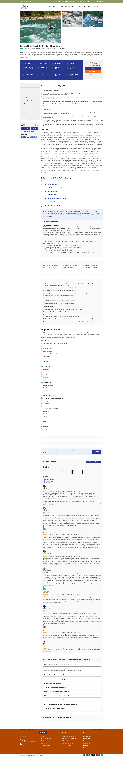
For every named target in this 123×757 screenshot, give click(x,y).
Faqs (23, 115)
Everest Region (86, 738)
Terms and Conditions (45, 745)
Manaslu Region (86, 747)
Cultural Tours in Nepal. (91, 154)
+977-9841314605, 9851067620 (67, 1)
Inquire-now (93, 74)
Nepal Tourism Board (89, 146)
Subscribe (42, 732)
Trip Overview (25, 86)
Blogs (99, 6)
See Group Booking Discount (92, 65)
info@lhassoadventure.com (84, 1)
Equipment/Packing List (27, 100)
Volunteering (92, 6)
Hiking (84, 6)
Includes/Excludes (26, 98)
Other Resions (86, 749)
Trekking (54, 6)
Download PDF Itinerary (29, 131)
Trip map (24, 103)
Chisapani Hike (65, 740)
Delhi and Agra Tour (66, 745)
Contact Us (97, 452)
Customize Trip (44, 743)
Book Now (93, 68)
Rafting (79, 6)
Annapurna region (87, 736)
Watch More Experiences (93, 461)
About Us (48, 6)
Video (23, 106)
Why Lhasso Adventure (46, 738)
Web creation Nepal (44, 755)
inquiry (34, 128)
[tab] (67, 472)
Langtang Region (87, 740)
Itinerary (24, 89)
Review (23, 112)
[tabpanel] (72, 563)
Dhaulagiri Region (87, 743)
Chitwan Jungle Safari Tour (68, 743)
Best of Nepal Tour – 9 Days (68, 736)
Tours (73, 6)
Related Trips (25, 118)
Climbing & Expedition (64, 6)
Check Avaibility (92, 71)
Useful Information (26, 109)
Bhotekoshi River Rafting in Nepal (69, 738)
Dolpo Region (86, 745)
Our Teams (43, 740)
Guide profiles (25, 91)
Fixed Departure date (27, 94)
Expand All (96, 660)
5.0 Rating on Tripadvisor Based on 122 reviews (35, 48)
